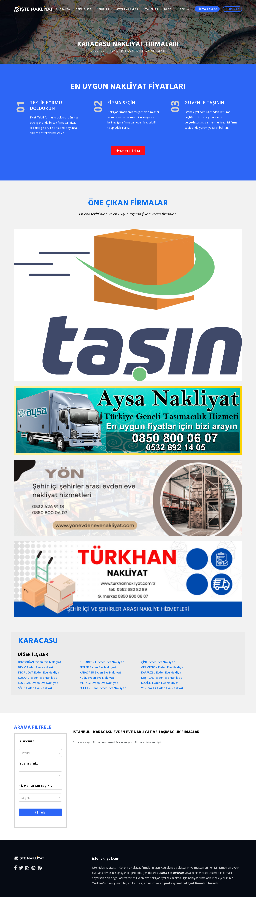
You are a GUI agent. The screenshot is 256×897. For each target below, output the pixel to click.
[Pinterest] (33, 867)
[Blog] (40, 867)
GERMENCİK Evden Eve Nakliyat (163, 667)
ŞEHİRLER (103, 9)
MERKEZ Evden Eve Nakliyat (99, 683)
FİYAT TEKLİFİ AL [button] (128, 151)
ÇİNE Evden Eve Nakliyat (158, 662)
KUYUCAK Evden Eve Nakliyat (38, 683)
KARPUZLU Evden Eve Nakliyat (162, 672)
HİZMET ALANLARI (127, 9)
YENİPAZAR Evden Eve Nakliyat (162, 688)
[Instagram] (27, 867)
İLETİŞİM (183, 9)
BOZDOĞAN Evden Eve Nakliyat (39, 662)
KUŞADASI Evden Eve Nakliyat (161, 678)
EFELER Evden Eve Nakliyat (98, 667)
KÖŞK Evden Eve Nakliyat (97, 678)
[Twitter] (21, 867)
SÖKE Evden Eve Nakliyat (35, 688)
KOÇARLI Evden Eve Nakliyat (37, 678)
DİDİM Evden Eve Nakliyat (35, 667)
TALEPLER (151, 9)
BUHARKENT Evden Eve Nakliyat (102, 662)
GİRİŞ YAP (232, 9)
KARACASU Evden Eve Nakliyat (100, 672)
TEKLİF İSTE (83, 9)
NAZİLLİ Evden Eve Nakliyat (160, 683)
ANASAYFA (63, 9)
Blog (167, 9)
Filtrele (40, 812)
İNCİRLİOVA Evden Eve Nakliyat (39, 672)
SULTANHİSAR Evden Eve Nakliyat (103, 688)
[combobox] (40, 753)
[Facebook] (15, 867)
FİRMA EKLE (205, 9)
